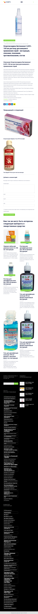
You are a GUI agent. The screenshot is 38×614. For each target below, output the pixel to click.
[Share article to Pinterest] (9, 104)
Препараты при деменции (9, 474)
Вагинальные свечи (8, 410)
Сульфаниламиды (7, 606)
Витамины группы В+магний (9, 520)
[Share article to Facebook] (4, 104)
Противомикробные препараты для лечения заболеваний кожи (10, 489)
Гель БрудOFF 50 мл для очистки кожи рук (13, 172)
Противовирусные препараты (8, 597)
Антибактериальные (7, 510)
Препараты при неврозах (8, 477)
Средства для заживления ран (10, 496)
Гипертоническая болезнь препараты (10, 412)
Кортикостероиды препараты (10, 427)
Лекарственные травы (7, 556)
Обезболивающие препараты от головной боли (10, 436)
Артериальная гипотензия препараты (10, 408)
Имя (4, 194)
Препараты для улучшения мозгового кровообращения (9, 452)
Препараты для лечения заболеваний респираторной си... (10, 570)
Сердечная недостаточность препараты (8, 493)
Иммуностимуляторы (8, 421)
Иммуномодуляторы (8, 545)
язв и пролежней (6, 500)
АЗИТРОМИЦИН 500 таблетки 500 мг (29, 388)
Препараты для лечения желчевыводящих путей (8, 441)
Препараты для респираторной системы (10, 449)
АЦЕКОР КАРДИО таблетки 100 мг (28, 400)
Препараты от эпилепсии (9, 594)
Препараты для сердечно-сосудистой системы (9, 580)
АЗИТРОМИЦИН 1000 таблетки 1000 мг (29, 383)
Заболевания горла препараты (9, 417)
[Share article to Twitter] (7, 104)
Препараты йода (6, 454)
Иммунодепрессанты (8, 419)
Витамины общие (7, 523)
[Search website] (33, 2)
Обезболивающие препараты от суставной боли (9, 438)
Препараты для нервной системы (9, 573)
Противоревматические (8, 602)
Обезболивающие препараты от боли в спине (10, 433)
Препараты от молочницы (10, 466)
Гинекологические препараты (8, 533)
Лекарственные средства (9, 554)
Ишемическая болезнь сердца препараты (10, 425)
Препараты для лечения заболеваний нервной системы (10, 568)
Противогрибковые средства (10, 483)
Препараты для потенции (9, 446)
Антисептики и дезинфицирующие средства (9, 402)
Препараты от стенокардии (9, 472)
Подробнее (5, 99)
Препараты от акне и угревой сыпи (10, 459)
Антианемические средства (9, 396)
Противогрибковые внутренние (10, 599)
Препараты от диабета (8, 587)
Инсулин (5, 422)
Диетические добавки (10, 544)
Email (4, 198)
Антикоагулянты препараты (9, 398)
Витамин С (6, 514)
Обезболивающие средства (8, 561)
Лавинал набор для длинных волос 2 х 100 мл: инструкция (10, 247)
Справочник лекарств (8, 604)
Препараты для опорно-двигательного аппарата (8, 576)
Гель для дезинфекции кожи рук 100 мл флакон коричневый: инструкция (27, 344)
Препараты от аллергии (7, 584)
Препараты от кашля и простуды (10, 463)
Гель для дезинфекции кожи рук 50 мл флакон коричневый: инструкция (27, 296)
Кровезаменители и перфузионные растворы (10, 430)
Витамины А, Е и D (8, 516)
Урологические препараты (10, 608)
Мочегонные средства (8, 558)
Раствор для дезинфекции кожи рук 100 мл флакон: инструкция (26, 248)
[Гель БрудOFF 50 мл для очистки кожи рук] (9, 170)
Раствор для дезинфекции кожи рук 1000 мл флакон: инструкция (10, 281)
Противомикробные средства (10, 600)
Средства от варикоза (8, 498)
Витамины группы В (8, 518)
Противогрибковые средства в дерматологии (10, 485)
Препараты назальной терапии (10, 456)
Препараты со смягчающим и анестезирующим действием (10, 481)
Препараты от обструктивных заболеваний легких (9, 469)
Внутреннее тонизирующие (8, 525)
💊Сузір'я (6, 2)
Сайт (4, 203)
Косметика (6, 551)
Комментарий (6, 183)
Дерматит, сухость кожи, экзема (9, 538)
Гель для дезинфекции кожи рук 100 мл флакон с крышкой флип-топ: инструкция (10, 355)
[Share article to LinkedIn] (12, 104)
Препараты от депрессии (9, 460)
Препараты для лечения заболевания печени (10, 443)
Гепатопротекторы (8, 530)
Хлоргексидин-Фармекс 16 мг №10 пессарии (14, 138)
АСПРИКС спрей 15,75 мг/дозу (29, 405)
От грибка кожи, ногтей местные (10, 563)
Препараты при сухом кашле (9, 479)
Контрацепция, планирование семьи (9, 549)
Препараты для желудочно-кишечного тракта (10, 565)
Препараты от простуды (8, 591)
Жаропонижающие (7, 414)
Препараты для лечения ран (8, 445)
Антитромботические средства (9, 405)
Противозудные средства (9, 487)
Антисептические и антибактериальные (7, 512)
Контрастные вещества (7, 547)
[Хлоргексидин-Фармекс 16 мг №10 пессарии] (19, 136)
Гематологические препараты (9, 527)
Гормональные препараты (10, 536)
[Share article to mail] (14, 104)
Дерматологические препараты (9, 40)
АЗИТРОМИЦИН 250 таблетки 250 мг (29, 394)
